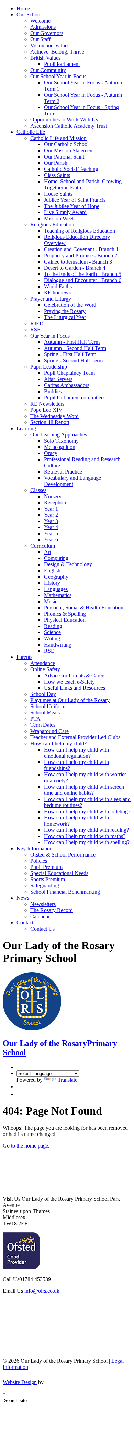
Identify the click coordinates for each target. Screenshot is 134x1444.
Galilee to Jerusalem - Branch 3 (78, 262)
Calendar (40, 916)
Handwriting (57, 645)
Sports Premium (47, 879)
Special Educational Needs (59, 873)
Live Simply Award (65, 212)
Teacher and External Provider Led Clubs (75, 737)
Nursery (53, 496)
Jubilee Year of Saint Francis (74, 200)
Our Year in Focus (50, 336)
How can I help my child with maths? (84, 836)
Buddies (53, 391)
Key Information (34, 848)
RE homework (60, 292)
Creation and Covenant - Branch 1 (81, 249)
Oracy (50, 453)
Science (52, 632)
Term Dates (42, 725)
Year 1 (51, 509)
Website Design (20, 1382)
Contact (24, 922)
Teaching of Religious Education (79, 231)
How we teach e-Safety (69, 682)
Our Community (48, 70)
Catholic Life (30, 132)
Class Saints (57, 175)
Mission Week (59, 218)
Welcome (40, 21)
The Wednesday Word (54, 416)
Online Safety (45, 669)
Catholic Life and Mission (58, 138)
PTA (35, 719)
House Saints (58, 194)
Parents (24, 657)
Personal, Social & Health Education (83, 607)
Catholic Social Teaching (71, 169)
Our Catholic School (66, 144)
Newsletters (43, 904)
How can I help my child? (58, 743)
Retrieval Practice (63, 472)
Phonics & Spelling (65, 614)
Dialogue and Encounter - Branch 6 (82, 280)
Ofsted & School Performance (63, 855)
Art (47, 552)
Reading (53, 626)
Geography (56, 577)
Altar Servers (58, 379)
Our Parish (55, 163)
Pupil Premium (46, 867)
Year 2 (51, 515)
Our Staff (40, 39)
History (52, 583)
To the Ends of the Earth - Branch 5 (82, 274)
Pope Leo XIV (46, 410)
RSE (35, 330)
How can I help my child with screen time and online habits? (84, 790)
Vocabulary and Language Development (72, 481)
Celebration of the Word (70, 305)
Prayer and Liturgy (50, 299)
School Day (43, 694)
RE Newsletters (47, 404)
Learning (26, 428)
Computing (56, 558)
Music (50, 601)
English (52, 570)
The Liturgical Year (65, 317)
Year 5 (51, 533)
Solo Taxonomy (61, 441)
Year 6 (51, 540)
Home (23, 8)
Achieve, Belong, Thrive (57, 52)
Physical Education (65, 620)
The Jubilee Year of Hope (71, 206)
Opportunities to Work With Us (64, 120)
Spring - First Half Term (70, 354)
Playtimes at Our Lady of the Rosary (70, 700)
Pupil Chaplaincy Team (69, 373)
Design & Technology (68, 564)
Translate (67, 1080)
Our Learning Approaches (58, 435)
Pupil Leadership (48, 367)
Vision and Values (49, 45)
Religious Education (52, 225)
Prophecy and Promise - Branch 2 (80, 255)
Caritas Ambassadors (66, 385)
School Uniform (47, 706)
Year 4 (51, 527)
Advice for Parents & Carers (74, 675)
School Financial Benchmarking (65, 892)
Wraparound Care (49, 731)
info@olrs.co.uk (41, 1291)
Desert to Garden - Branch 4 (74, 268)
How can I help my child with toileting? (87, 811)
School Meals (45, 712)
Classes (38, 490)
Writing (52, 638)
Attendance (42, 663)
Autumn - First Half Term (72, 342)
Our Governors (46, 33)
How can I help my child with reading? (86, 830)
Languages (56, 589)
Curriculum (42, 546)
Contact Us (42, 929)
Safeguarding (44, 885)
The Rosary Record (51, 910)
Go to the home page (25, 1146)
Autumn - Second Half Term (75, 348)
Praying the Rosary (65, 311)
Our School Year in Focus (58, 76)
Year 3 (51, 521)
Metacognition (59, 447)
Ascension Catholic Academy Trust (68, 126)
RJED (37, 323)
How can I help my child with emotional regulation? (76, 753)
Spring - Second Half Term (73, 360)
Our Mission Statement (69, 150)
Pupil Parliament (62, 64)
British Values (45, 58)
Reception (55, 502)
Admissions (43, 27)
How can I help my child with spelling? (87, 842)
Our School (29, 15)
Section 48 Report (49, 422)
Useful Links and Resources (74, 688)
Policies (38, 861)
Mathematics (57, 595)
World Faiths (58, 286)
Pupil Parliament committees (74, 397)
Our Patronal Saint (64, 157)
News (22, 898)
